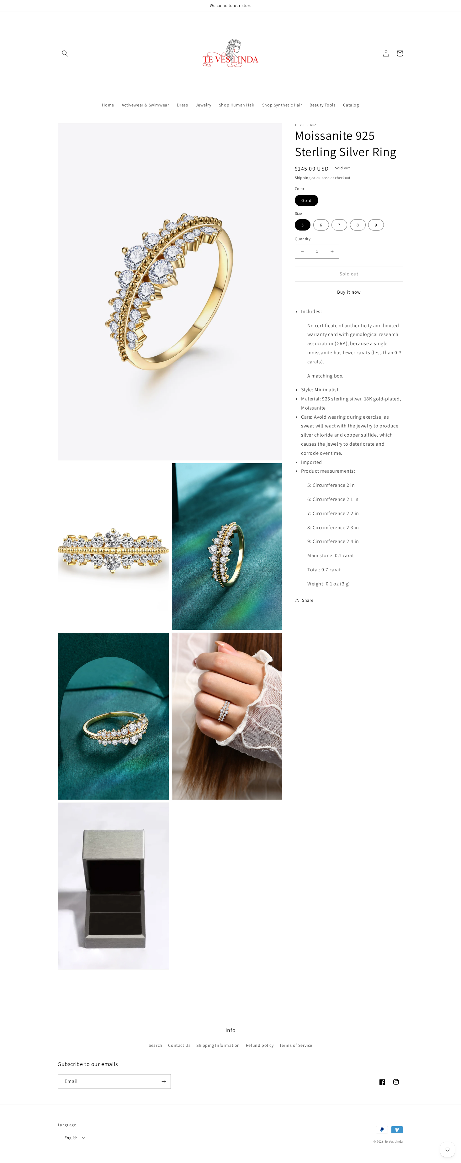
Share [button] (308, 600)
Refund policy (260, 1045)
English (71, 1137)
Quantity (302, 239)
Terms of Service (295, 1045)
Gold (306, 200)
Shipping (303, 177)
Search (155, 1045)
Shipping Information (218, 1045)
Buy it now (349, 292)
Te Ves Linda (394, 1141)
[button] (65, 53)
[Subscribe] (164, 1081)
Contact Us (179, 1045)
